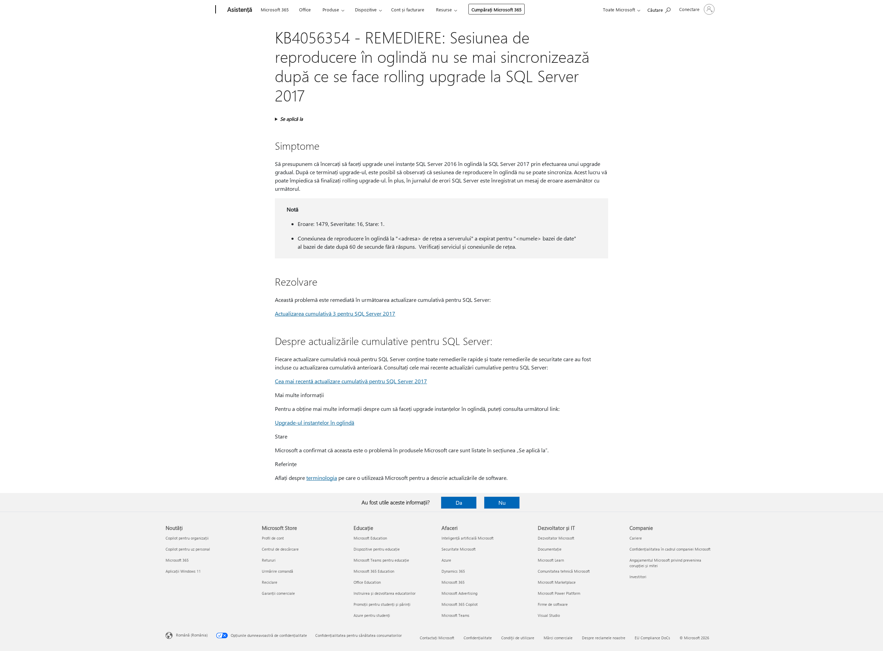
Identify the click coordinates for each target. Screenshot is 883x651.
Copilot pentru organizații (187, 538)
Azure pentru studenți (372, 615)
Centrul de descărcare (280, 549)
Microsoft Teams (455, 615)
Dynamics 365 (453, 571)
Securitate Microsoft (459, 549)
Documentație (550, 549)
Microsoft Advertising (459, 593)
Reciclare (269, 582)
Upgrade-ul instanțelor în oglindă (314, 422)
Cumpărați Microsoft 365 (497, 9)
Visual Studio (549, 615)
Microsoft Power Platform (559, 593)
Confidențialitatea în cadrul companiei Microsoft (670, 549)
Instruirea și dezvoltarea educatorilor (385, 593)
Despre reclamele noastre (603, 637)
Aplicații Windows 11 (183, 571)
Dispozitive (366, 9)
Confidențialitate (478, 637)
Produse (331, 9)
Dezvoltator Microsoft (556, 538)
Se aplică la (291, 119)
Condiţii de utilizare (517, 637)
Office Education (367, 582)
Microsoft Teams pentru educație (381, 560)
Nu (502, 502)
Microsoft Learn (551, 560)
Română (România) (192, 635)
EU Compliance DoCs (652, 637)
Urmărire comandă (277, 571)
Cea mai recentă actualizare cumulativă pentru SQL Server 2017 (351, 381)
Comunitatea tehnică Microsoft (564, 571)
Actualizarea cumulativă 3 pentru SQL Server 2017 (335, 313)
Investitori (637, 576)
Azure (446, 560)
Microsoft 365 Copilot (460, 604)
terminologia (321, 477)
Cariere (635, 538)
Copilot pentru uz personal (188, 549)
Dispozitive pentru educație (377, 549)
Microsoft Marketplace (557, 582)
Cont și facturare (407, 9)
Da (459, 502)
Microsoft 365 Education (374, 571)
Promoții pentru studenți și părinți (382, 604)
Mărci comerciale (558, 637)
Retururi (269, 560)
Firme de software (553, 604)
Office (305, 9)
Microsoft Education (370, 538)
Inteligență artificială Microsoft (468, 538)
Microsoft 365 (275, 9)
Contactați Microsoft (437, 637)
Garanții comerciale (278, 593)
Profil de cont (273, 538)
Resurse (444, 9)
